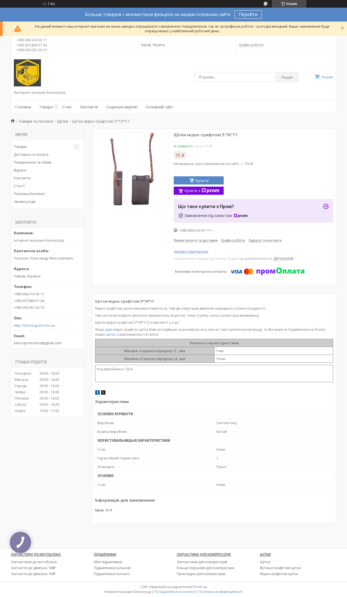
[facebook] (97, 393)
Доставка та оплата (31, 154)
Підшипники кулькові (112, 567)
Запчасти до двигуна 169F (33, 573)
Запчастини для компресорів (202, 561)
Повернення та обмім (32, 162)
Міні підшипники (108, 561)
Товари (46, 106)
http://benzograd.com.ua (34, 325)
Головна (23, 106)
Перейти (248, 14)
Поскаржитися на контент (175, 591)
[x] (103, 393)
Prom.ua (200, 587)
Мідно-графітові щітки (279, 573)
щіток (111, 334)
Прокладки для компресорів (201, 573)
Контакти (89, 106)
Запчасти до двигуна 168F (33, 567)
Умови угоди (25, 201)
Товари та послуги (35, 121)
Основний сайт (159, 106)
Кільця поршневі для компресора (205, 567)
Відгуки (20, 170)
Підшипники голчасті (112, 573)
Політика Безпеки (29, 193)
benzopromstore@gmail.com (37, 342)
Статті (19, 185)
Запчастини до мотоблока (34, 561)
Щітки (62, 121)
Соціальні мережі (121, 106)
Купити (201, 180)
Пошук (287, 77)
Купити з (192, 190)
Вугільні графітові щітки (280, 567)
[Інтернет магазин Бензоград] (27, 72)
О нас (67, 106)
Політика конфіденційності (221, 591)
